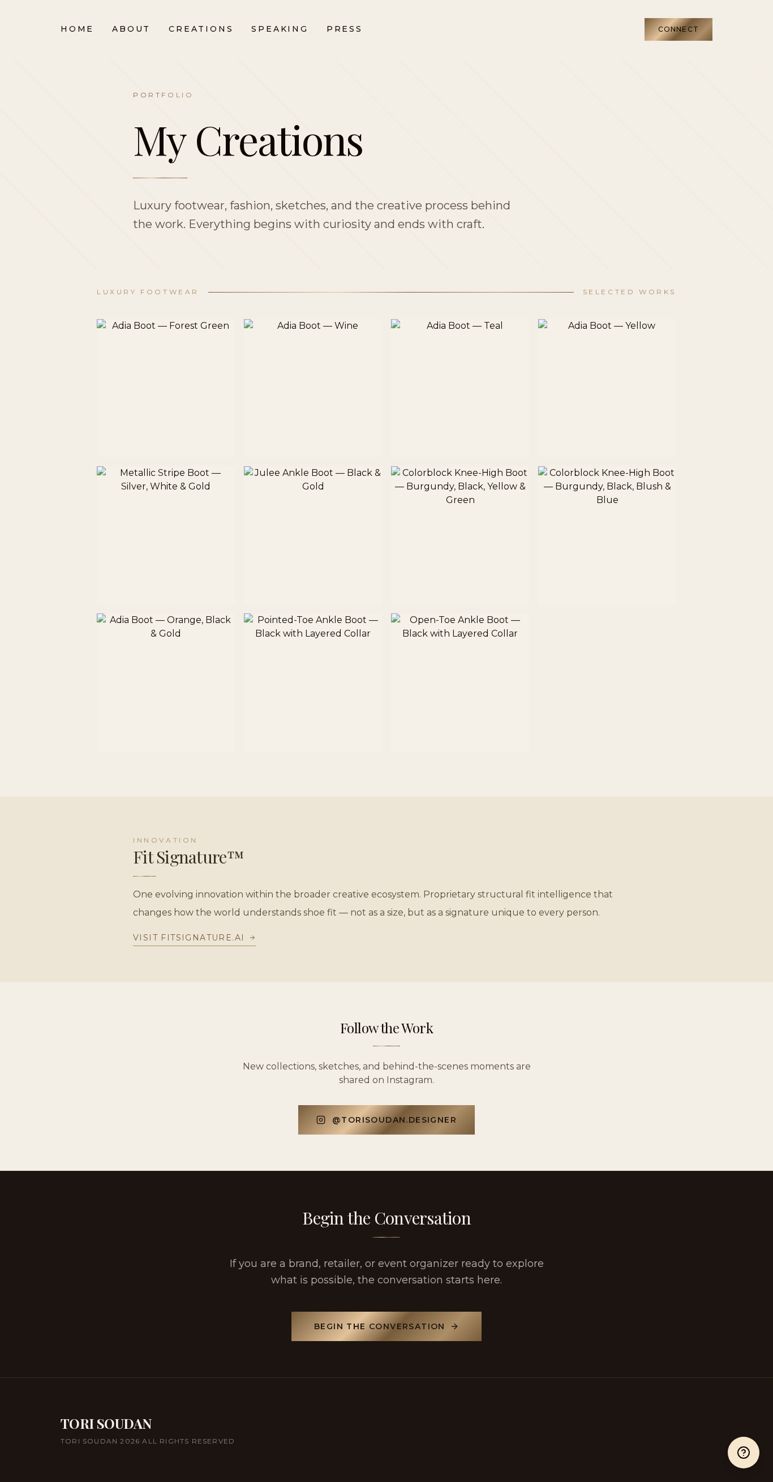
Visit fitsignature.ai (188, 938)
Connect (678, 29)
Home (77, 29)
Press (345, 29)
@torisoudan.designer (394, 1120)
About (131, 29)
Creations (201, 29)
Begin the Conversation (379, 1326)
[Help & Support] (743, 1452)
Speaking (279, 29)
